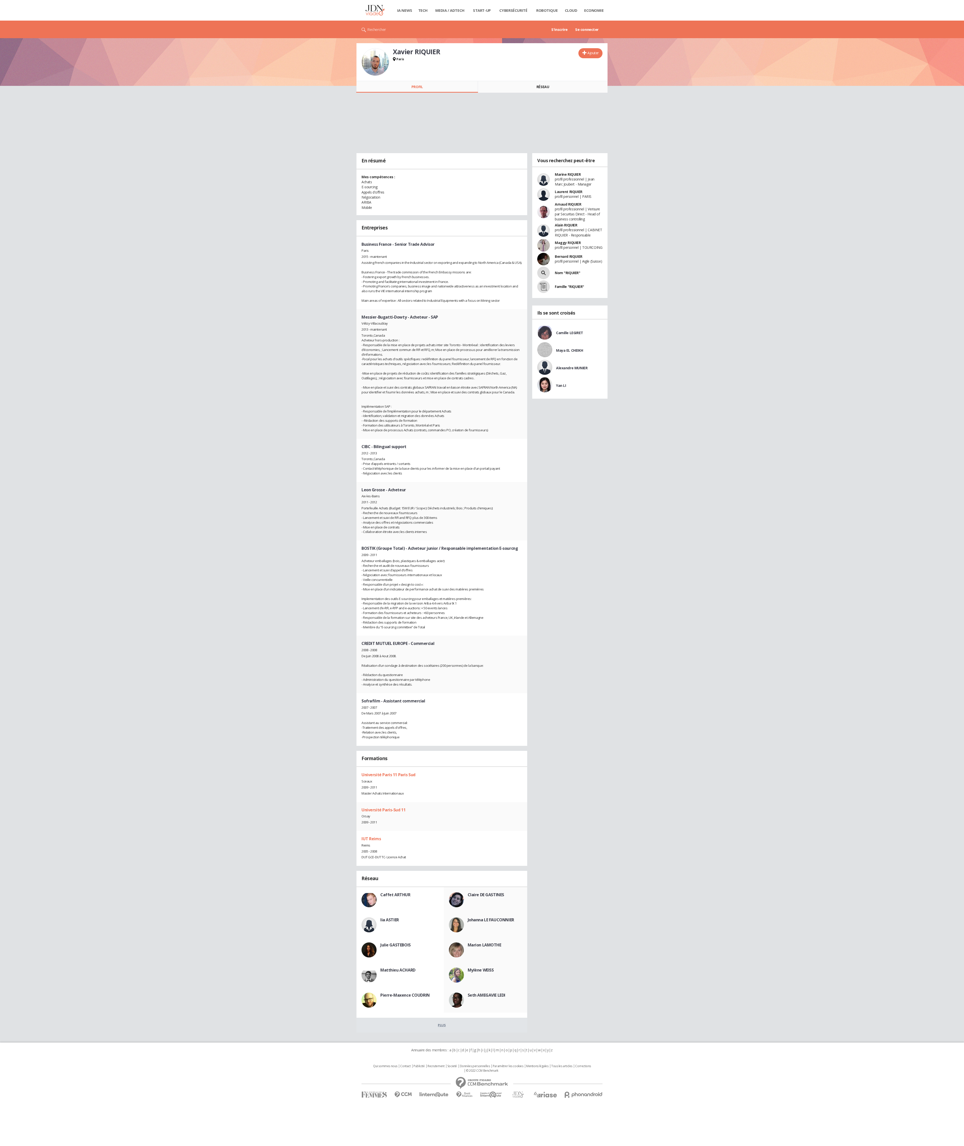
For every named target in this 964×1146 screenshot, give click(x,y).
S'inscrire (559, 29)
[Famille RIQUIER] (543, 286)
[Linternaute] (434, 1094)
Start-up (482, 10)
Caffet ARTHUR (395, 894)
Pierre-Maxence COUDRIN (405, 995)
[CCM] (403, 1095)
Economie (594, 10)
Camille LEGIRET (569, 332)
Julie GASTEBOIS (395, 945)
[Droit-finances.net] (464, 1095)
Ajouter (593, 52)
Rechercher (376, 29)
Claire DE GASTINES (486, 894)
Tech (423, 10)
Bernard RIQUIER (568, 256)
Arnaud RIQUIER (568, 204)
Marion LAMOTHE (484, 945)
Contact (405, 1066)
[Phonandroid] (583, 1095)
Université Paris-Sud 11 (383, 810)
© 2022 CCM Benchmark (482, 1070)
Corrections (583, 1066)
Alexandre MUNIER (571, 368)
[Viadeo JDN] (518, 1095)
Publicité (419, 1066)
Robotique (547, 10)
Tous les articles (561, 1066)
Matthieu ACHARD (397, 970)
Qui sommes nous (385, 1066)
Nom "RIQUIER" (567, 272)
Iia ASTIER (389, 920)
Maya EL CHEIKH (569, 350)
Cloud (571, 10)
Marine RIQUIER (568, 174)
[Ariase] (545, 1094)
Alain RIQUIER (566, 225)
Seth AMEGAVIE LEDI (486, 995)
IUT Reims (371, 838)
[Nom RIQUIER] (543, 273)
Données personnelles (475, 1066)
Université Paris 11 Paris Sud (388, 774)
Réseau (542, 86)
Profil (417, 86)
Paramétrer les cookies (508, 1066)
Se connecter (587, 29)
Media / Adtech (449, 10)
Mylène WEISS (481, 970)
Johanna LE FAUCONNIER (491, 920)
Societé (452, 1066)
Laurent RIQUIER (568, 191)
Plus (442, 1025)
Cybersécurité (513, 10)
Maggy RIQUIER (568, 242)
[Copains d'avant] (491, 1095)
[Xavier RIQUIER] (375, 62)
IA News (404, 10)
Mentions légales (537, 1066)
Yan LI (561, 385)
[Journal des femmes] (374, 1095)
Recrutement (436, 1066)
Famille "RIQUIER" (569, 286)
